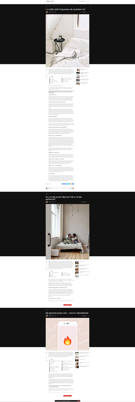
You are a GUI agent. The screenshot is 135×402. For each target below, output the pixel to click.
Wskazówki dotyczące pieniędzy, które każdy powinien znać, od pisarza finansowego (84, 73)
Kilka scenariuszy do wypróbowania (66, 275)
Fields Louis (50, 11)
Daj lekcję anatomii (52, 79)
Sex (46, 7)
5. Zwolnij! (51, 364)
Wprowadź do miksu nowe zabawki (54, 81)
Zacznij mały (51, 274)
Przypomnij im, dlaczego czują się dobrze (67, 79)
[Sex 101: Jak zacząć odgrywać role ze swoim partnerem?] (78, 76)
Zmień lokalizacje (52, 275)
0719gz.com (50, 1)
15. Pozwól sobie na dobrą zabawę (54, 371)
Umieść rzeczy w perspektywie (53, 80)
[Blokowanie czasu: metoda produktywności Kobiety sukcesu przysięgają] (77, 356)
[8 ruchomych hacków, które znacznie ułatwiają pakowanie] (77, 363)
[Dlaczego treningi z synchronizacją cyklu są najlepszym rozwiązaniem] (77, 266)
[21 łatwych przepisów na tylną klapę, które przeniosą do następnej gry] (77, 269)
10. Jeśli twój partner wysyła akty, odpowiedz (68, 367)
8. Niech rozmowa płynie (65, 366)
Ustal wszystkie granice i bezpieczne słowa (54, 272)
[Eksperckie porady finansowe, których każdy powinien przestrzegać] (78, 83)
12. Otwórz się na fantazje (65, 368)
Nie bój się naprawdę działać (53, 276)
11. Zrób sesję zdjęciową (52, 368)
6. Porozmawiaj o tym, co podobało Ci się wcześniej (67, 364)
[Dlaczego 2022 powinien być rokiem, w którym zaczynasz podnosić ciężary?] (78, 80)
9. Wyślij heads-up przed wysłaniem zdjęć (54, 367)
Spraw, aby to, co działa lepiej (65, 81)
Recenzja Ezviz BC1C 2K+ (82, 261)
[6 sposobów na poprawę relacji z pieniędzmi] (77, 276)
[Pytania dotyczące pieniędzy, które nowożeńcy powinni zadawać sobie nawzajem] (77, 367)
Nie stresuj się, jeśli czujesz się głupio (66, 274)
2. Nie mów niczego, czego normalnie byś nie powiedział (67, 361)
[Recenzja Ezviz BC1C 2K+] (77, 262)
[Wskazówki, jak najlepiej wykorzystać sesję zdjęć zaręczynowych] (77, 272)
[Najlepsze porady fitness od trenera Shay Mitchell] (78, 70)
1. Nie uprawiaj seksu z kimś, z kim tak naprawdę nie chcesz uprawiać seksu (54, 361)
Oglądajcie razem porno (65, 80)
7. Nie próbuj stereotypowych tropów (54, 366)
